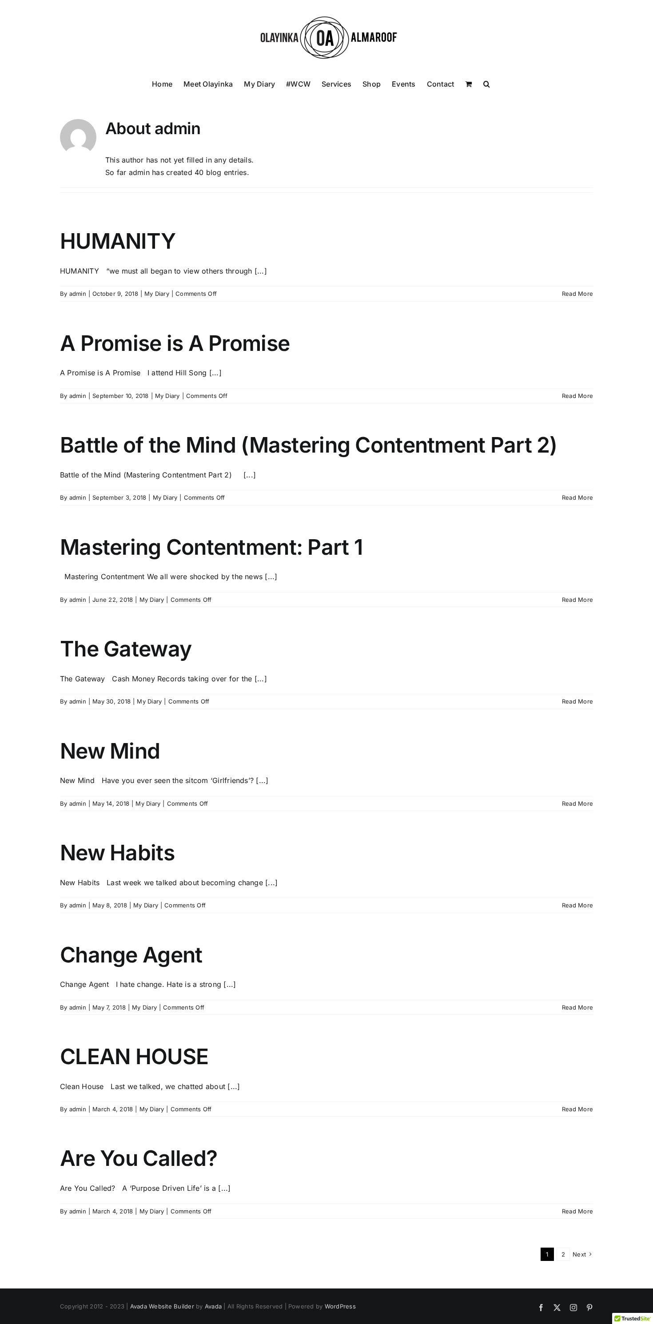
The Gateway (125, 649)
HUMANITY (117, 241)
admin (77, 293)
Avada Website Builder (162, 1306)
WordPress (340, 1306)
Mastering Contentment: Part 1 (211, 547)
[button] (486, 83)
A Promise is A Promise (175, 343)
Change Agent (131, 955)
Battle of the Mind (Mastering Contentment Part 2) (308, 445)
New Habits (117, 852)
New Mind (110, 751)
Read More (577, 293)
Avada (213, 1306)
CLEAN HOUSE (134, 1056)
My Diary (156, 293)
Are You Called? (138, 1158)
